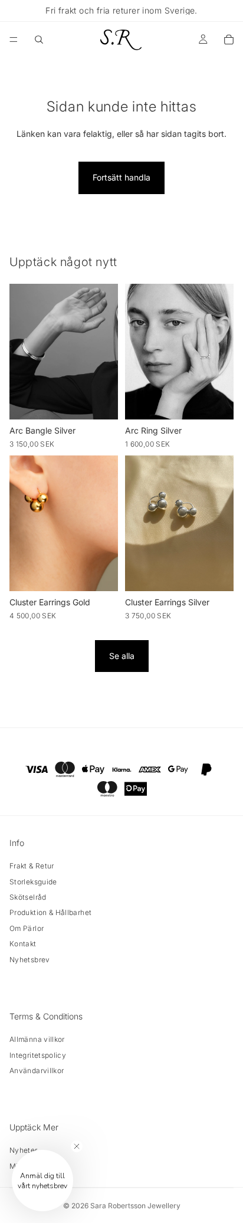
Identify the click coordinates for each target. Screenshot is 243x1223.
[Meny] (13, 39)
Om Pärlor (26, 928)
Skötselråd (28, 897)
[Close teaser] (77, 1146)
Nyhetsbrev (29, 959)
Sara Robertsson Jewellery (135, 1205)
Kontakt (23, 943)
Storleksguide (33, 881)
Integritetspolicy (37, 1055)
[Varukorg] (229, 40)
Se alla (121, 656)
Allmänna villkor (37, 1039)
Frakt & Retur (31, 865)
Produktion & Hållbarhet (50, 912)
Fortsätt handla (121, 177)
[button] (42, 1180)
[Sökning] (39, 40)
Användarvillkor (36, 1070)
